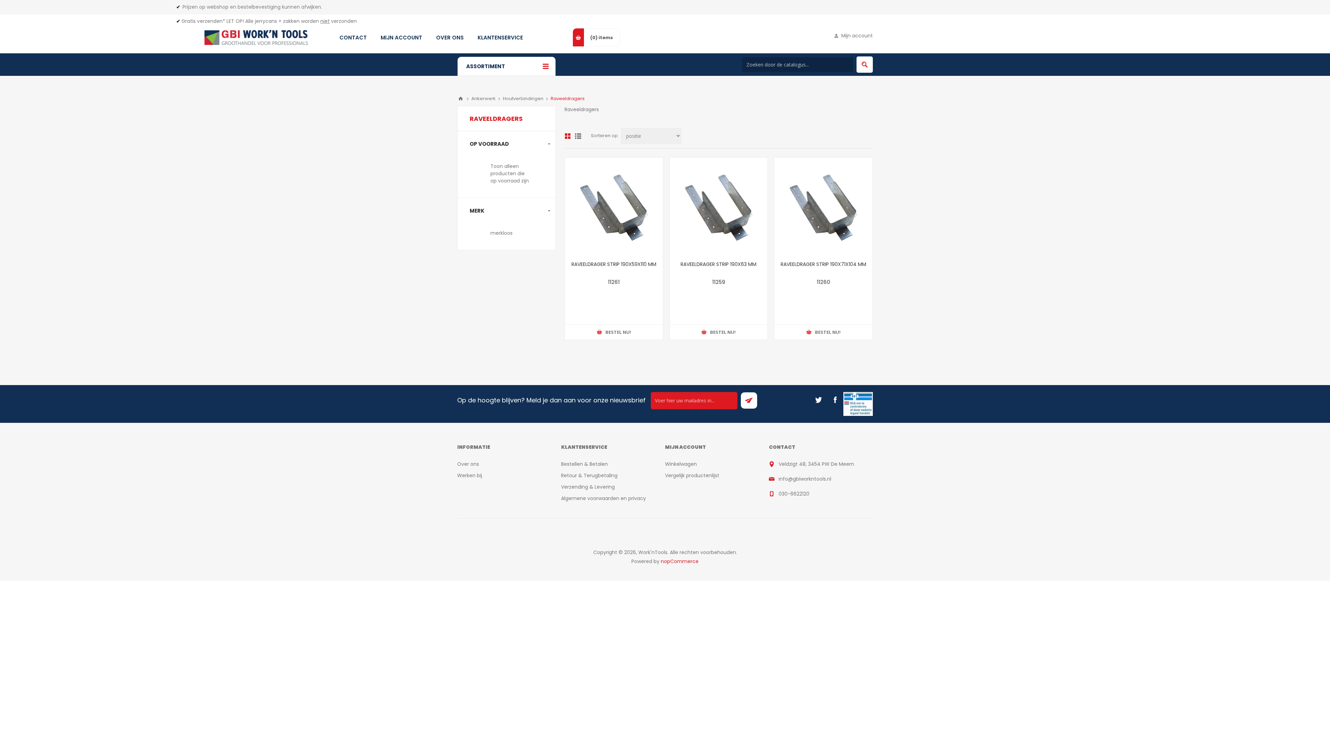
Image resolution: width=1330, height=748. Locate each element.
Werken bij (469, 475)
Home (460, 98)
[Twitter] (818, 400)
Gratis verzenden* (203, 21)
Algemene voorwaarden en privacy (603, 498)
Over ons (468, 464)
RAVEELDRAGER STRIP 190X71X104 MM (823, 264)
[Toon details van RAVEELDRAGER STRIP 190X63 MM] (719, 207)
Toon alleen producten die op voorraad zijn (509, 173)
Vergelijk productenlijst (692, 475)
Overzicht (568, 136)
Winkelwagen (681, 464)
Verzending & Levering (588, 486)
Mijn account (857, 35)
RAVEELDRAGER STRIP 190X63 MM (718, 264)
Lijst (578, 136)
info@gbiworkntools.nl (805, 478)
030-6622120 (794, 493)
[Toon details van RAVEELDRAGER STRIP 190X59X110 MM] (614, 207)
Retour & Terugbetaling (589, 475)
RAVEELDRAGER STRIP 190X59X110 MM (613, 264)
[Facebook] (835, 400)
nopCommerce (680, 561)
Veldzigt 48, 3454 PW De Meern (816, 464)
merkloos (501, 233)
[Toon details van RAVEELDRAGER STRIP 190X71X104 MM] (823, 207)
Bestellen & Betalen (584, 464)
